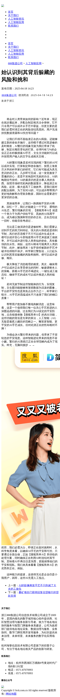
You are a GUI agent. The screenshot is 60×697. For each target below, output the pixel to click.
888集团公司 (15, 63)
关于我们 (13, 15)
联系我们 (13, 25)
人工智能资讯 (16, 18)
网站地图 (11, 693)
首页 (10, 11)
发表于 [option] (7, 100)
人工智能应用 (16, 22)
